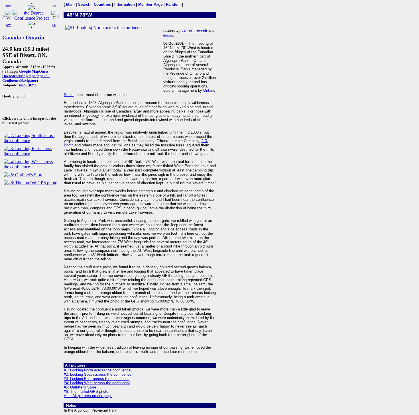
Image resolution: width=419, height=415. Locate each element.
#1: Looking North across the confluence (97, 370)
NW (8, 6)
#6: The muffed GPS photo (86, 391)
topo (32, 76)
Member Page (150, 4)
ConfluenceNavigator (19, 80)
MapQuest (40, 71)
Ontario (35, 37)
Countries (102, 4)
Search (84, 4)
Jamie (168, 34)
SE (54, 24)
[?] (5, 71)
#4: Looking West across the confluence (97, 383)
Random (173, 4)
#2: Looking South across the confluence (97, 374)
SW (8, 24)
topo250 (43, 76)
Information (124, 4)
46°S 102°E (28, 85)
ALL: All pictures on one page (88, 396)
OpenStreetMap (15, 76)
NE (54, 6)
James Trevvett (194, 30)
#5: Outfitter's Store (80, 387)
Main (70, 4)
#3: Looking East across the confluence (96, 379)
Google (25, 71)
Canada (11, 37)
